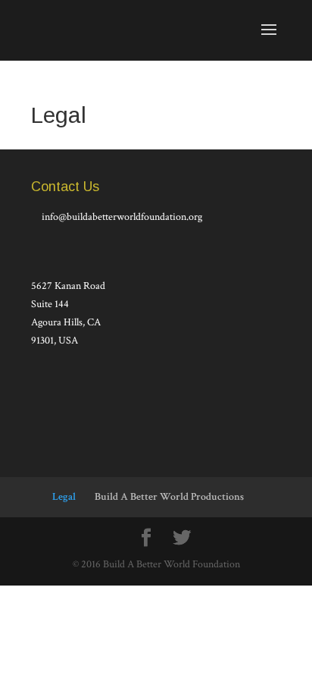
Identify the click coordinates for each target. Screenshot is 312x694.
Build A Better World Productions (169, 497)
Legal (64, 497)
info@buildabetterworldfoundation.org (122, 217)
